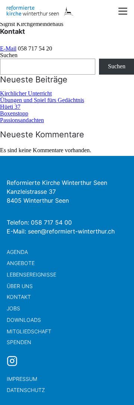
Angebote (21, 263)
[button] (115, 386)
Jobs (13, 308)
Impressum (22, 379)
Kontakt (19, 297)
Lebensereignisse (31, 274)
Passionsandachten (22, 120)
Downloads (24, 320)
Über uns (20, 286)
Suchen (8, 55)
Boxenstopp (14, 113)
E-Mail (8, 48)
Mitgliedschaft (29, 331)
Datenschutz (26, 390)
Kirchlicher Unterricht (26, 93)
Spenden (19, 342)
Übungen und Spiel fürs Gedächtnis (42, 100)
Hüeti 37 (10, 107)
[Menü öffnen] (122, 11)
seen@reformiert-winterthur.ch (71, 231)
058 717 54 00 (51, 222)
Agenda (17, 252)
